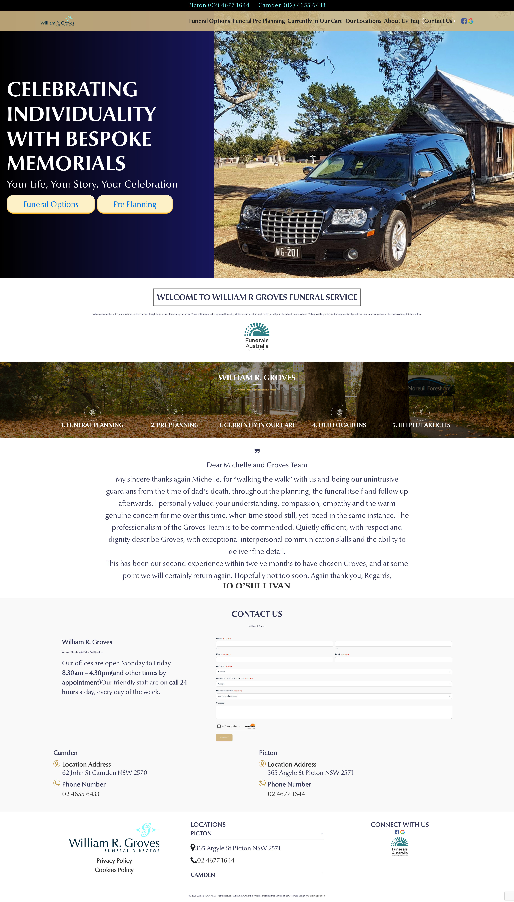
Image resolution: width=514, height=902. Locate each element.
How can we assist (229, 618)
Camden (203, 802)
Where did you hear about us (234, 606)
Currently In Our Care (315, 21)
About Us (396, 21)
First (217, 576)
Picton (201, 761)
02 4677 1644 (286, 721)
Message (220, 630)
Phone (223, 582)
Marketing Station (316, 823)
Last (336, 576)
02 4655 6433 (80, 721)
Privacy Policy (114, 788)
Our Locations (363, 21)
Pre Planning (135, 204)
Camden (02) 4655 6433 (292, 5)
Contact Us (438, 21)
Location (224, 594)
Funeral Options (209, 21)
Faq (414, 21)
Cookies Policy (114, 797)
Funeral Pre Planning (259, 21)
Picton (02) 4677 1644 (219, 5)
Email (342, 582)
